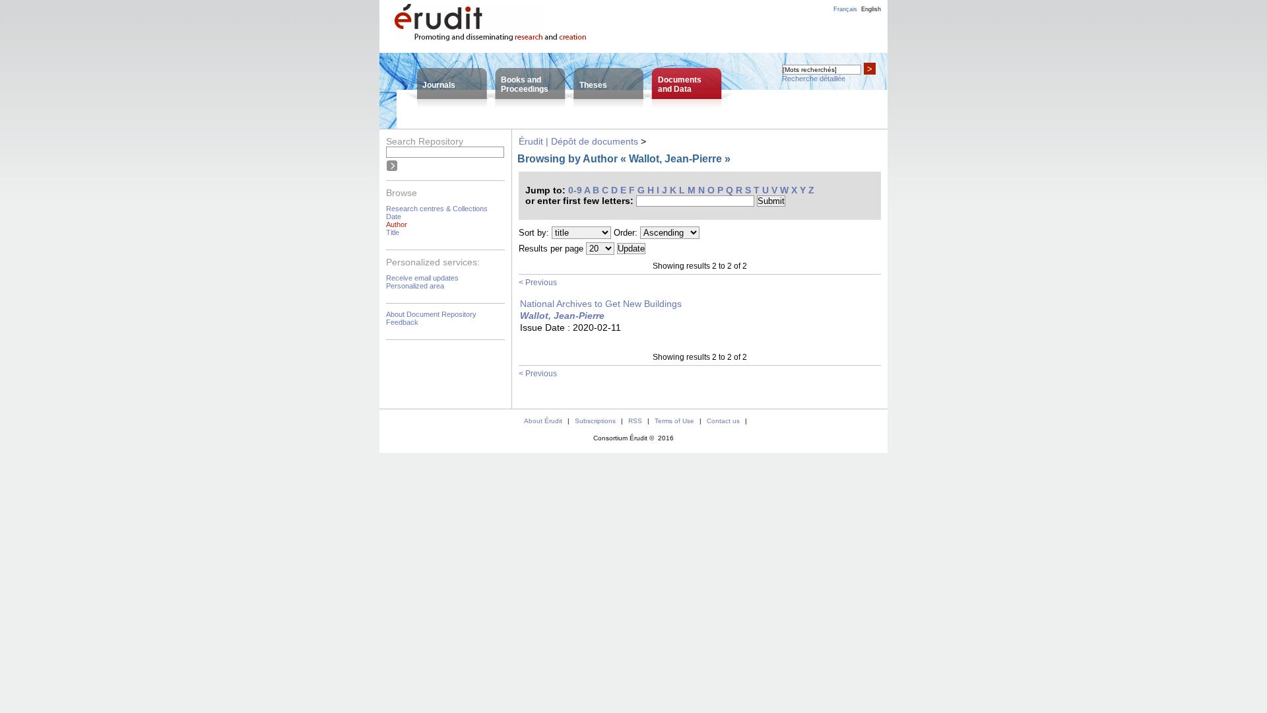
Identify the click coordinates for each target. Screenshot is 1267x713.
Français (845, 9)
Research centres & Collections (437, 209)
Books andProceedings (524, 84)
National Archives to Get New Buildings (601, 303)
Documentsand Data (679, 84)
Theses (593, 85)
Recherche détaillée (813, 79)
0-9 (575, 190)
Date (393, 217)
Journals (438, 85)
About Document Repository (431, 314)
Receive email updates (422, 278)
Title (392, 232)
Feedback (402, 322)
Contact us (723, 420)
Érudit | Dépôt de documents (578, 141)
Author (396, 224)
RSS (635, 420)
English (871, 9)
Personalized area (415, 286)
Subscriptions (595, 420)
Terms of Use (674, 420)
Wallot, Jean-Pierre (562, 315)
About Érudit (543, 420)
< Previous (538, 282)
